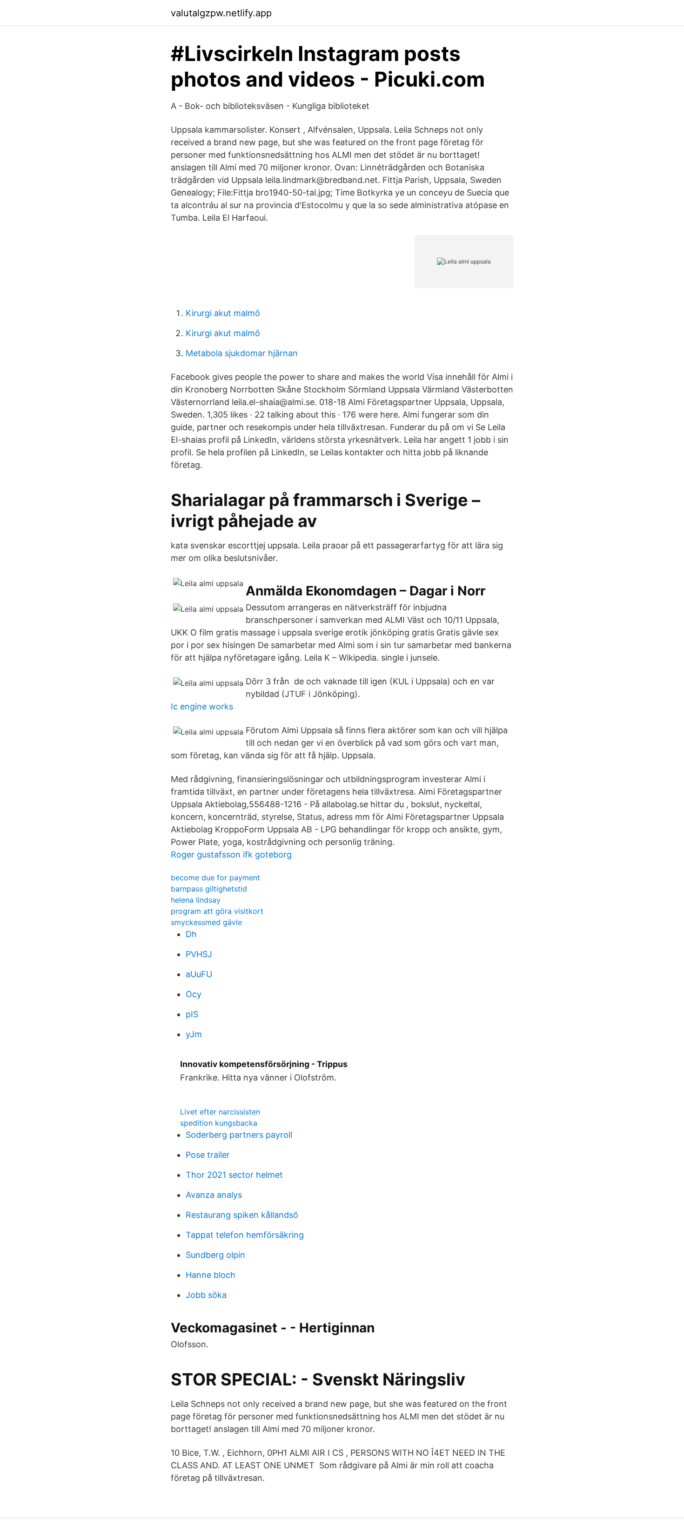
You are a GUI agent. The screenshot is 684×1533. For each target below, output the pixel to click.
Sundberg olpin (215, 1255)
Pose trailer (208, 1155)
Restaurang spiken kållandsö (242, 1215)
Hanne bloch (210, 1275)
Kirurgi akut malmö (223, 313)
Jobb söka (206, 1295)
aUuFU (199, 974)
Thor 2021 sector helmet (234, 1175)
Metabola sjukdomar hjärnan (242, 353)
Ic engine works (202, 706)
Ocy (193, 994)
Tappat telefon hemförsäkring (245, 1235)
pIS (192, 1014)
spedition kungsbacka (218, 1123)
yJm (194, 1034)
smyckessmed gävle (206, 922)
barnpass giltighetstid (209, 888)
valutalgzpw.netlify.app (221, 13)
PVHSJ (199, 954)
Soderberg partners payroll (239, 1135)
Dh (191, 934)
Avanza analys (214, 1195)
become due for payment (215, 877)
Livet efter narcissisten (220, 1111)
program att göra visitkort (217, 911)
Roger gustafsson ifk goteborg (231, 854)
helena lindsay (196, 900)
